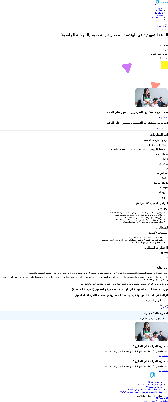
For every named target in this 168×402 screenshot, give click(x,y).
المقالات (159, 10)
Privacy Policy (150, 401)
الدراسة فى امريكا (155, 382)
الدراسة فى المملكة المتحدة (151, 384)
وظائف (160, 15)
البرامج (160, 8)
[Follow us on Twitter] (165, 399)
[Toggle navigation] (154, 4)
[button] (167, 145)
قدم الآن (164, 308)
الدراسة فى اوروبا (155, 387)
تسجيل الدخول (162, 26)
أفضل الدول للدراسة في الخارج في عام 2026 (144, 389)
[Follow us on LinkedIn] (157, 399)
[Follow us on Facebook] (167, 399)
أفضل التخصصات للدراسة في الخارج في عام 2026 (142, 392)
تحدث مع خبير (157, 17)
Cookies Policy (162, 401)
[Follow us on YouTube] (162, 399)
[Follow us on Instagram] (160, 399)
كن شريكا (159, 13)
